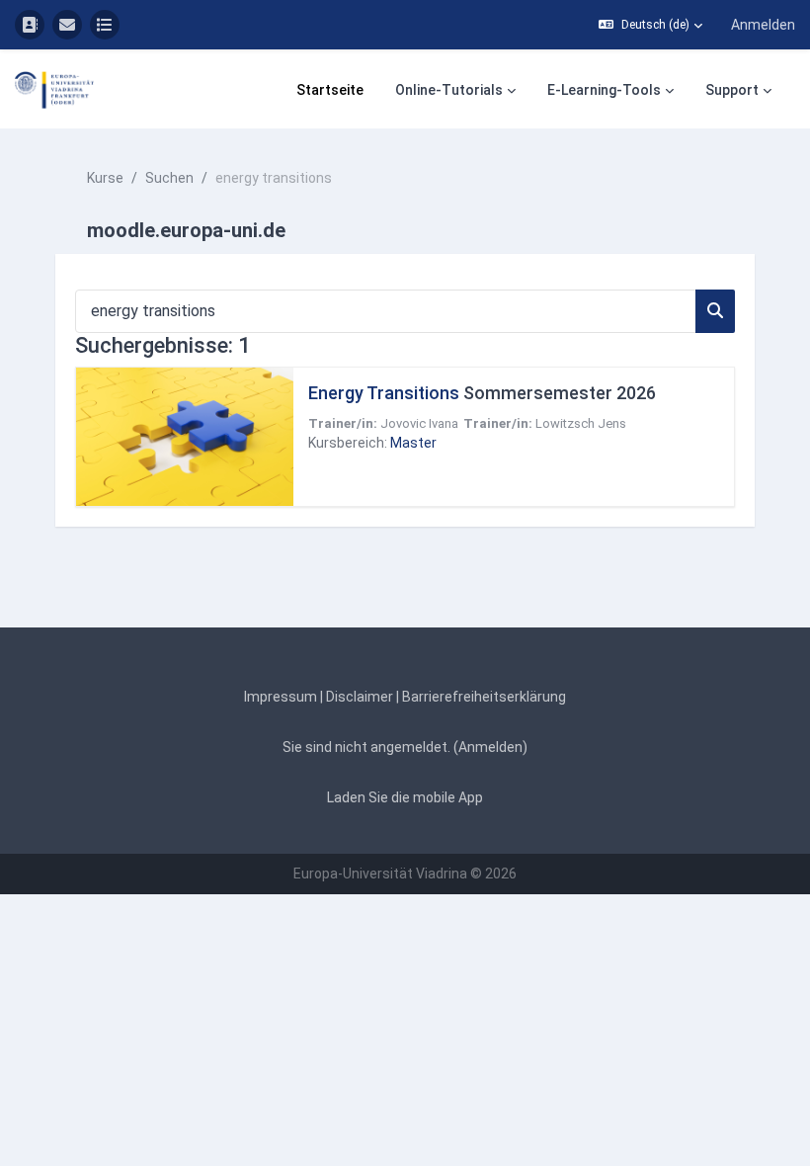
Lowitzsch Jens (580, 423)
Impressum (280, 697)
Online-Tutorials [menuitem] (449, 90)
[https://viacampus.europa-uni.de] (29, 25)
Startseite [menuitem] (330, 90)
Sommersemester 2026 (482, 392)
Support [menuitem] (732, 90)
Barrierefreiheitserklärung (484, 697)
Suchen (169, 178)
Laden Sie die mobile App (405, 797)
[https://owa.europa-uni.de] (67, 25)
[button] (650, 25)
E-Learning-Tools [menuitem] (604, 90)
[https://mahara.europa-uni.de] (105, 25)
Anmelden (763, 25)
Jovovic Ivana (419, 423)
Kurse (105, 178)
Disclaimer (359, 697)
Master (413, 443)
